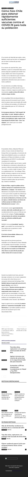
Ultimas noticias (10, 8)
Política (16, 410)
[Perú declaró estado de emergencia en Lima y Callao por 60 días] (7, 407)
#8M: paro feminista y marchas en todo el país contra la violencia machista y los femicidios (8, 332)
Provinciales (4, 391)
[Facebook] (3, 34)
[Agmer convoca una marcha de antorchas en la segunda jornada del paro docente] (5, 358)
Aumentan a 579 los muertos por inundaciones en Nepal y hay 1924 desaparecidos (18, 369)
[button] (26, 2)
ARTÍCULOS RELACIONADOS (8, 340)
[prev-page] (3, 377)
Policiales (3, 350)
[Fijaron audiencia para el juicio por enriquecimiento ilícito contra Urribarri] (21, 388)
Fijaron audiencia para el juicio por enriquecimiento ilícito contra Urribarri (20, 397)
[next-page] (5, 377)
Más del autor (6, 342)
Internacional (4, 8)
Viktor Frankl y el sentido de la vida (21, 329)
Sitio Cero (9, 429)
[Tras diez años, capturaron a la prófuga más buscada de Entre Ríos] (5, 349)
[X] (6, 34)
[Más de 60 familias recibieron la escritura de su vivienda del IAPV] (7, 388)
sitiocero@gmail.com (17, 470)
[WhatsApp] (10, 34)
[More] (14, 34)
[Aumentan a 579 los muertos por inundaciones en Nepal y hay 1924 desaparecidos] (5, 367)
